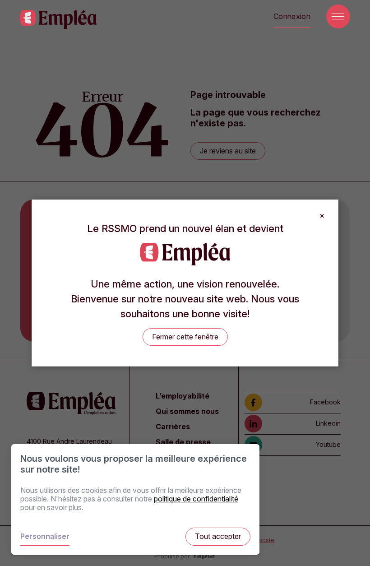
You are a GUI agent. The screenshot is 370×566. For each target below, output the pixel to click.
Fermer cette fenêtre (185, 336)
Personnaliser (44, 536)
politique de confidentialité (196, 498)
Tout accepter (218, 536)
